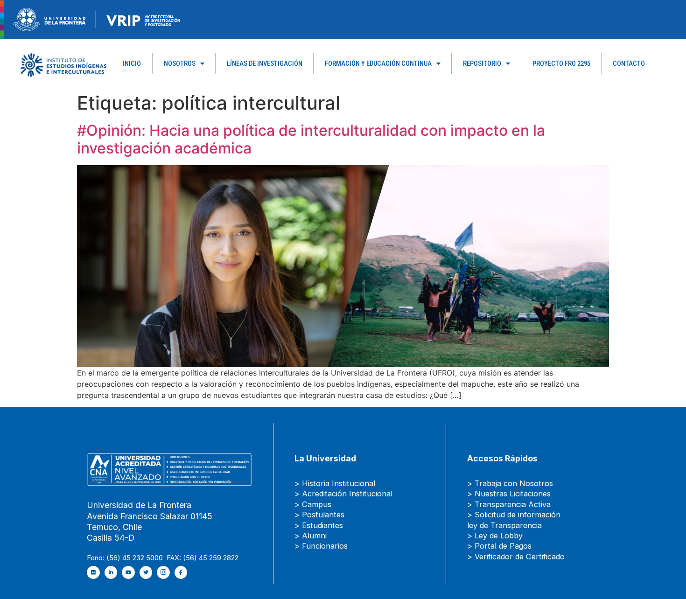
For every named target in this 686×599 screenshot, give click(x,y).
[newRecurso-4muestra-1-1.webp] (49, 18)
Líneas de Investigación (264, 63)
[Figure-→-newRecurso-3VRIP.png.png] (95, 18)
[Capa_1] (63, 64)
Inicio (132, 63)
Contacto (629, 63)
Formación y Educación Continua (378, 63)
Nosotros (180, 63)
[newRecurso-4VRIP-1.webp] (143, 18)
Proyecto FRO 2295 (561, 63)
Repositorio (482, 63)
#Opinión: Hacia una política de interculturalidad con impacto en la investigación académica (311, 139)
